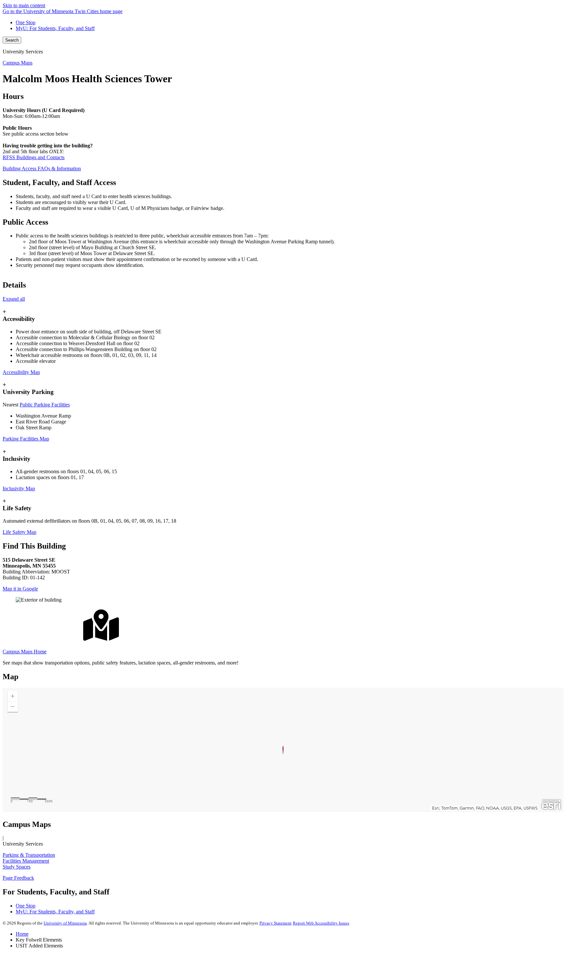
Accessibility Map (21, 372)
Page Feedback (18, 878)
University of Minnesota (65, 923)
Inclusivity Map (19, 488)
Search (12, 40)
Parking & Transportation (29, 855)
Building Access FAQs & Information (42, 168)
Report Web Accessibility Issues (321, 923)
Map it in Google (20, 588)
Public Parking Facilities (45, 404)
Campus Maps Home (25, 651)
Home (22, 934)
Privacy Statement (275, 923)
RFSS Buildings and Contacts (34, 157)
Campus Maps (17, 62)
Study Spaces (16, 867)
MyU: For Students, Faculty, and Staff (55, 28)
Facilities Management (26, 861)
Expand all (14, 299)
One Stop (25, 22)
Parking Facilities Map (26, 438)
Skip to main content (24, 5)
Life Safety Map (19, 532)
